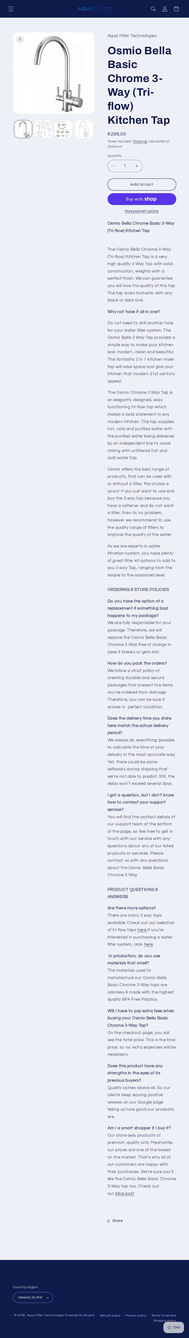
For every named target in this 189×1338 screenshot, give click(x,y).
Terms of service (163, 1315)
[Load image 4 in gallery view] (84, 129)
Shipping (140, 141)
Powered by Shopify (80, 1315)
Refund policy (110, 1315)
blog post (124, 1193)
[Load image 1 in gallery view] (23, 129)
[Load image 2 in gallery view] (43, 129)
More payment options (142, 211)
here (142, 930)
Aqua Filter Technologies (45, 1315)
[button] (10, 8)
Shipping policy (165, 1320)
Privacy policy (136, 1315)
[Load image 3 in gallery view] (63, 129)
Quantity (115, 156)
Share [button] (117, 1221)
